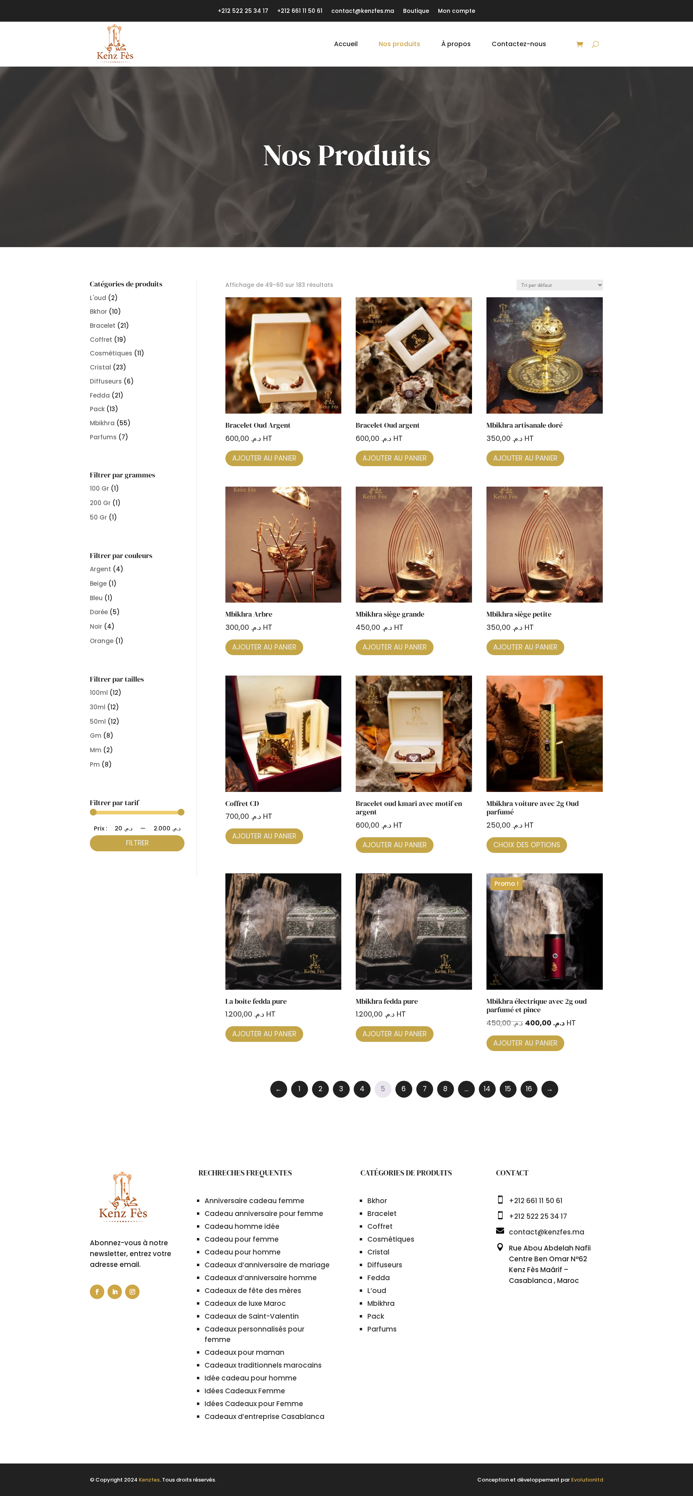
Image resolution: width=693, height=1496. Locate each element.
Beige (98, 583)
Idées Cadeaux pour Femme (254, 1404)
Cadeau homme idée (242, 1226)
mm (95, 750)
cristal (100, 367)
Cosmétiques (390, 1239)
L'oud (98, 298)
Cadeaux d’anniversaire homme (261, 1278)
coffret (101, 339)
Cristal (378, 1252)
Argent (100, 569)
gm (95, 735)
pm (95, 764)
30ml (97, 707)
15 (508, 1089)
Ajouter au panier (264, 458)
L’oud (376, 1290)
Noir (96, 626)
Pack (375, 1316)
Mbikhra (102, 423)
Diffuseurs (384, 1265)
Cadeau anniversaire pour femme (264, 1213)
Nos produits (399, 44)
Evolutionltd (587, 1480)
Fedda (378, 1278)
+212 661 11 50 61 (299, 11)
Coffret (380, 1226)
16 (529, 1089)
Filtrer (137, 843)
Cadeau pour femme (242, 1239)
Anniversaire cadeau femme (254, 1201)
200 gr (100, 503)
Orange (101, 641)
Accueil (346, 44)
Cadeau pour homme (243, 1252)
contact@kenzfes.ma (362, 11)
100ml (99, 692)
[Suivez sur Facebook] (97, 1292)
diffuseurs (106, 381)
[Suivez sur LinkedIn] (114, 1292)
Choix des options (526, 845)
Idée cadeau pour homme (251, 1378)
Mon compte (456, 11)
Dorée (99, 612)
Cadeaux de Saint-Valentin (252, 1316)
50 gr (98, 517)
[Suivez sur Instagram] (132, 1292)
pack (97, 409)
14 (487, 1089)
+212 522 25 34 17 (243, 11)
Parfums (103, 437)
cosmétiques (111, 353)
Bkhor (98, 311)
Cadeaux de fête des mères (253, 1290)
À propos (456, 44)
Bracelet (382, 1213)
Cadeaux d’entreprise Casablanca (264, 1416)
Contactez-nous (519, 44)
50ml (98, 721)
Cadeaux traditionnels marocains (263, 1365)
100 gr (99, 488)
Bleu (96, 598)
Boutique (416, 11)
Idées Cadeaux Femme (245, 1391)
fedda (100, 395)
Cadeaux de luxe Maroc (245, 1303)
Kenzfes (149, 1480)
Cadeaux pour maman (244, 1352)
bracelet (103, 325)
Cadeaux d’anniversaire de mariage (267, 1265)
